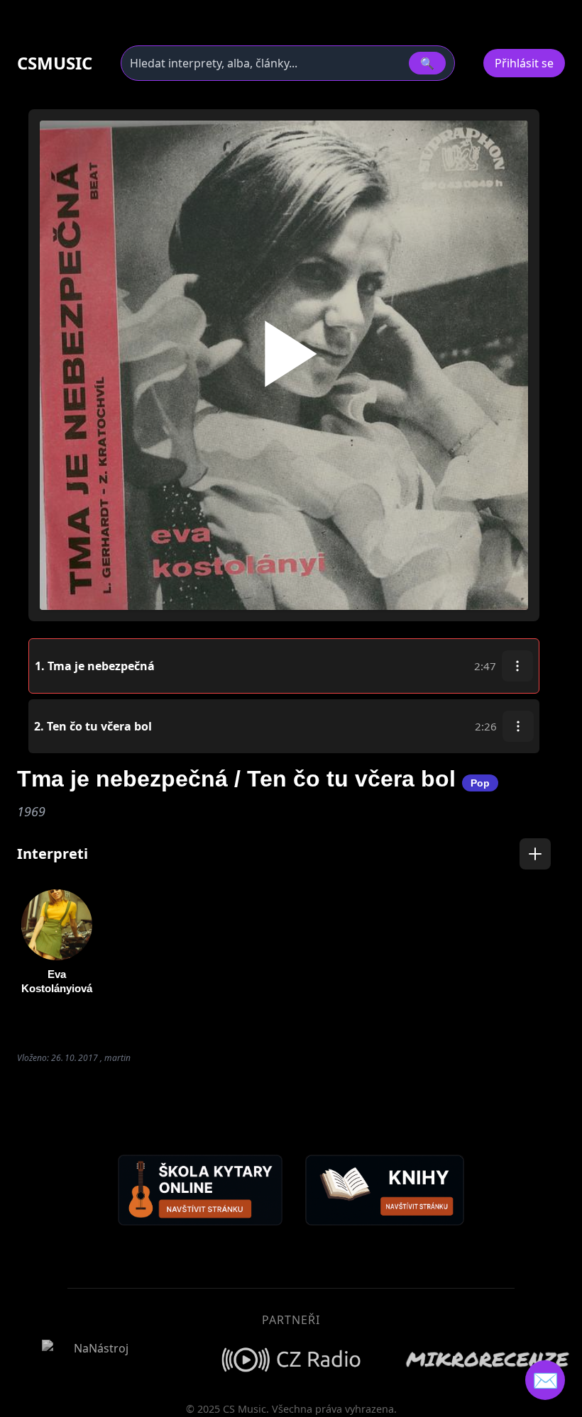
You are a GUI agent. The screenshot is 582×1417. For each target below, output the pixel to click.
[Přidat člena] (535, 853)
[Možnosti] (517, 666)
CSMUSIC (54, 63)
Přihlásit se (524, 63)
